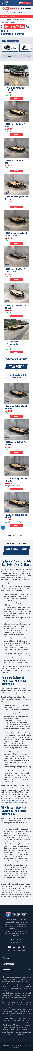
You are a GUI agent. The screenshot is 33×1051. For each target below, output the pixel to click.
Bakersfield (16, 20)
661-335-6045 (17, 943)
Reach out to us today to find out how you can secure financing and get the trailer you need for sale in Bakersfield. (15, 800)
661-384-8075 (17, 939)
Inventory (23, 20)
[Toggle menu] (2, 3)
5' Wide (10, 56)
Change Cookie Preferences (16, 950)
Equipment (4, 22)
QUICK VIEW (16, 98)
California (8, 20)
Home (2, 20)
